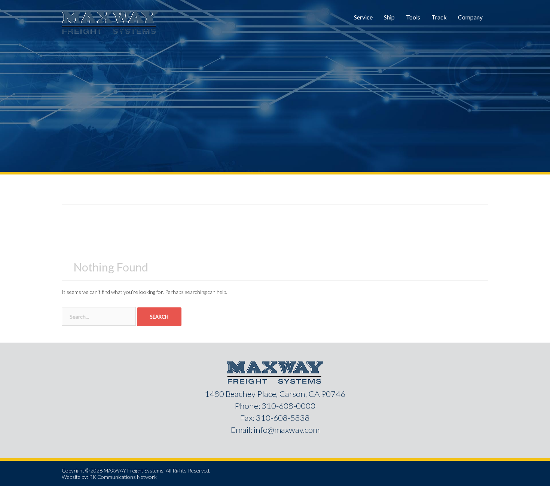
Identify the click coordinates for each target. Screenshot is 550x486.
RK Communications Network (123, 477)
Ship (389, 17)
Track (439, 17)
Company (470, 17)
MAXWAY (115, 470)
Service (363, 17)
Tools (413, 17)
